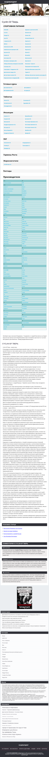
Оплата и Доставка (24, 748)
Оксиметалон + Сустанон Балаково (7, 716)
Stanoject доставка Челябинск (11, 531)
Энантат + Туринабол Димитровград (10, 709)
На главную (5, 748)
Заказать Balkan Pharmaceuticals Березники (10, 718)
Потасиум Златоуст (6, 721)
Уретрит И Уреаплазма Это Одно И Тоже (14, 727)
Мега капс (4, 647)
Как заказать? (14, 748)
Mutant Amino (5, 659)
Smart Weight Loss (6, 665)
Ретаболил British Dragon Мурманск (11, 734)
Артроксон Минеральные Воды (8, 736)
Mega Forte (4, 677)
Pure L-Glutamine (6, 640)
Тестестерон (5, 670)
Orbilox (3, 663)
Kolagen (4, 656)
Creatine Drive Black (6, 675)
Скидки (33, 748)
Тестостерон (5, 642)
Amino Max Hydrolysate (7, 661)
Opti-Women (5, 668)
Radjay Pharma (5, 672)
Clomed (3, 654)
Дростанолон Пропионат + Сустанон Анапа (12, 712)
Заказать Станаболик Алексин (10, 723)
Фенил (3, 635)
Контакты (44, 748)
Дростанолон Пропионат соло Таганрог (13, 528)
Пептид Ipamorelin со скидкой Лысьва (12, 533)
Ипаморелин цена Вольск (9, 730)
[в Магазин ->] (24, 608)
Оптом (38, 748)
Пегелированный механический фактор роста (12, 652)
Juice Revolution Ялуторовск (10, 536)
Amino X (4, 649)
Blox (3, 645)
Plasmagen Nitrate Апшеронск (6, 725)
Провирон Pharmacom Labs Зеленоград (9, 714)
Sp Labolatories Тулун (9, 732)
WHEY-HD (4, 638)
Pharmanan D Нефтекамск (10, 707)
